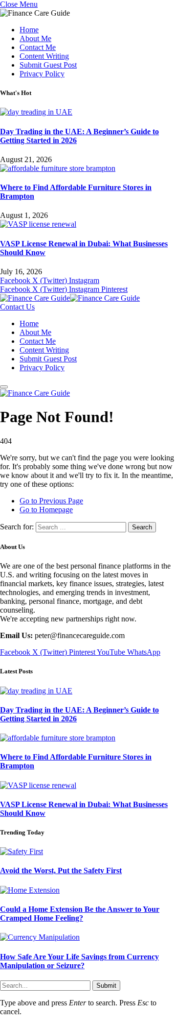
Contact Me (38, 47)
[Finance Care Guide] (70, 298)
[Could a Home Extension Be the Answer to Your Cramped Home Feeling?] (30, 890)
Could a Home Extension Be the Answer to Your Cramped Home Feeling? (79, 913)
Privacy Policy (42, 74)
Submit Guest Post (48, 65)
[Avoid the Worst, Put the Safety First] (21, 851)
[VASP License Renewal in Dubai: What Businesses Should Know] (38, 224)
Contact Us (17, 307)
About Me (35, 38)
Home (29, 29)
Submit (106, 985)
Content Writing (44, 56)
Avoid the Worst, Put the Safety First (61, 870)
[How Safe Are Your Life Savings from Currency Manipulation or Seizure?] (40, 937)
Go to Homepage (46, 509)
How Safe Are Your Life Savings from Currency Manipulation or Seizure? (79, 961)
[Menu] (4, 386)
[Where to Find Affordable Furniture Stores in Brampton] (57, 168)
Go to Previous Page (51, 501)
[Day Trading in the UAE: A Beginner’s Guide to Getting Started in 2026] (36, 112)
